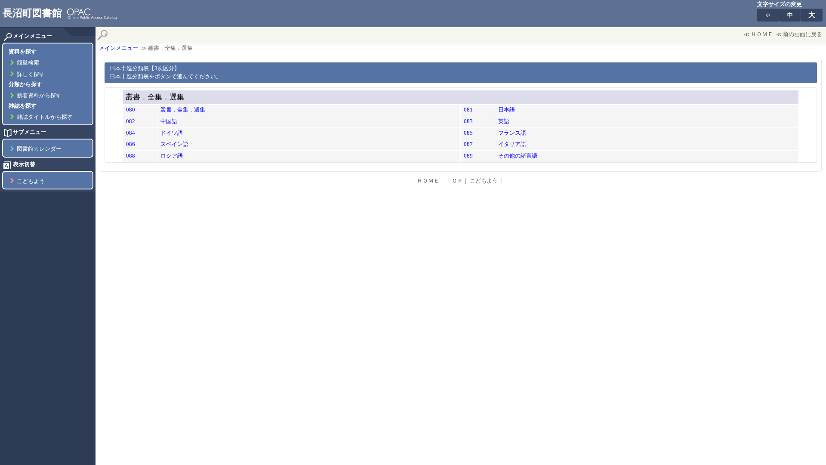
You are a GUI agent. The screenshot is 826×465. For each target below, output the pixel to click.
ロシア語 (171, 156)
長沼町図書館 (32, 13)
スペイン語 (174, 144)
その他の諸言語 (517, 156)
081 (468, 110)
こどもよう (31, 181)
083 (468, 121)
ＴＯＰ (454, 181)
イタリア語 (512, 144)
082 (130, 121)
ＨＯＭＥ (762, 34)
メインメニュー (118, 48)
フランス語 (512, 133)
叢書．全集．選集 (182, 110)
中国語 (168, 121)
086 (130, 144)
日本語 (506, 110)
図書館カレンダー (39, 149)
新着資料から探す (39, 96)
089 (468, 156)
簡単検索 (28, 63)
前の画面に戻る (802, 34)
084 (130, 133)
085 (468, 133)
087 (468, 144)
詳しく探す (31, 74)
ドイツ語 (171, 133)
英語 (503, 121)
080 (130, 110)
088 (130, 156)
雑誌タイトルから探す (45, 117)
